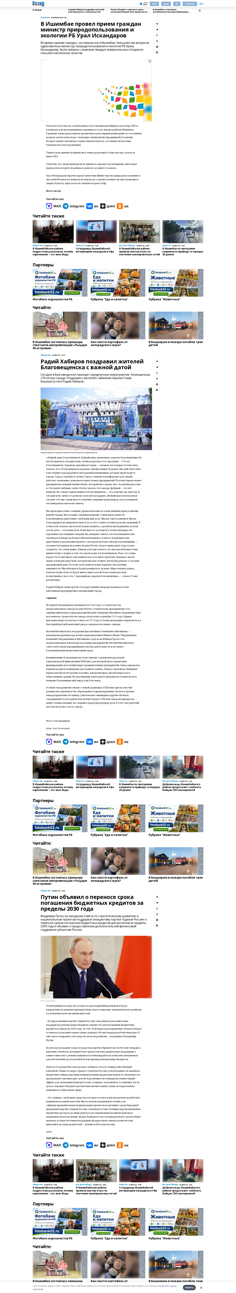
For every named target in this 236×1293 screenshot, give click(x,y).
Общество (46, 355)
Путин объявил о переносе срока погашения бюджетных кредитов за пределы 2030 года (129, 10)
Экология (45, 17)
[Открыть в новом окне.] (53, 206)
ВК (177, 3)
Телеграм (190, 3)
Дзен (166, 3)
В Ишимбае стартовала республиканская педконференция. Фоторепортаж (171, 10)
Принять (189, 1287)
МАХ (154, 3)
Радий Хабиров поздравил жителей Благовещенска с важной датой (86, 10)
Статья (37, 9)
